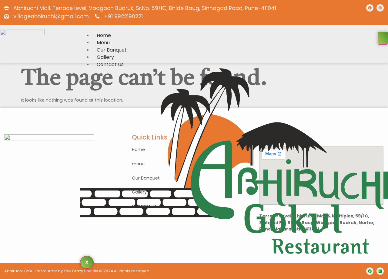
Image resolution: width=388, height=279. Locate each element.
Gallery (105, 57)
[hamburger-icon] (383, 38)
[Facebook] (369, 8)
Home (104, 35)
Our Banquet (112, 49)
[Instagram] (380, 8)
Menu (103, 42)
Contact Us (110, 64)
